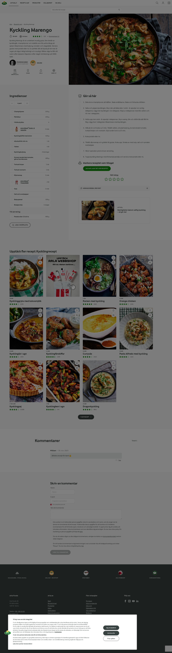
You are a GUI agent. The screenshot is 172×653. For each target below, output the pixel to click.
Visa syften (111, 638)
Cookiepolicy (58, 632)
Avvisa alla (111, 633)
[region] (72, 632)
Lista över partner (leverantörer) (22, 644)
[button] (7, 633)
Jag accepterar (111, 627)
